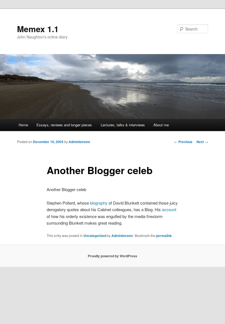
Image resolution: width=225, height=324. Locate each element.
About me (161, 124)
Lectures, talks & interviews (123, 124)
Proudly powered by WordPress (112, 255)
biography (99, 203)
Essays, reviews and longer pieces (64, 124)
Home (23, 124)
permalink (164, 235)
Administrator (79, 141)
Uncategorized (94, 235)
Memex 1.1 (38, 29)
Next (202, 141)
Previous (183, 141)
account (169, 209)
